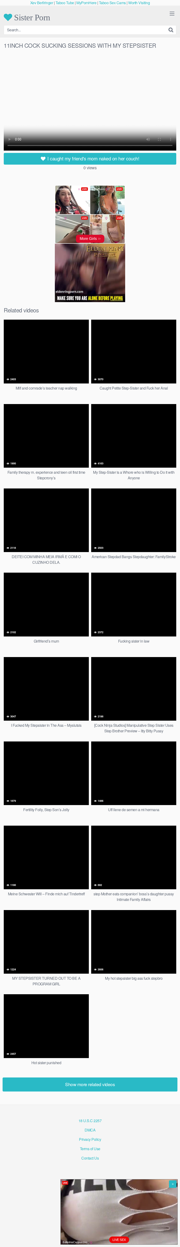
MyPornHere (86, 2)
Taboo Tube (65, 2)
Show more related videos (90, 1084)
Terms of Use (90, 1148)
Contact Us (90, 1158)
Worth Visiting (139, 2)
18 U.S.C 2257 (90, 1120)
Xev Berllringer (41, 2)
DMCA (90, 1130)
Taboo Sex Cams (112, 2)
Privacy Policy (90, 1139)
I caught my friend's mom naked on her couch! (92, 158)
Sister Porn (31, 17)
